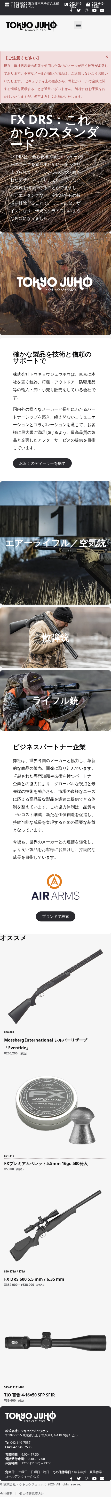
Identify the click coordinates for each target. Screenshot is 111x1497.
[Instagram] (86, 10)
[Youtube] (94, 10)
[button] (78, 25)
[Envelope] (102, 10)
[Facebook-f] (71, 10)
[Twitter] (79, 10)
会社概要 (6, 1493)
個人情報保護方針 (31, 1493)
